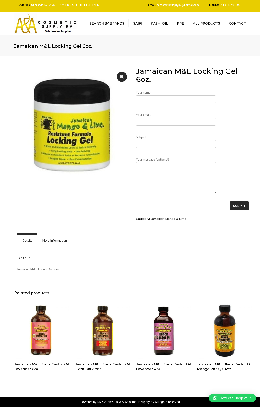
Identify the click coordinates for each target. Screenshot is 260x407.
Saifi (137, 23)
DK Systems (105, 402)
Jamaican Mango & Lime (168, 219)
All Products (206, 23)
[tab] (27, 240)
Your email (143, 115)
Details (27, 240)
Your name (143, 92)
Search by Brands (107, 23)
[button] (232, 398)
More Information (54, 240)
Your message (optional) (152, 159)
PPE (180, 23)
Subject (141, 137)
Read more (41, 331)
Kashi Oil (159, 23)
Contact (237, 23)
